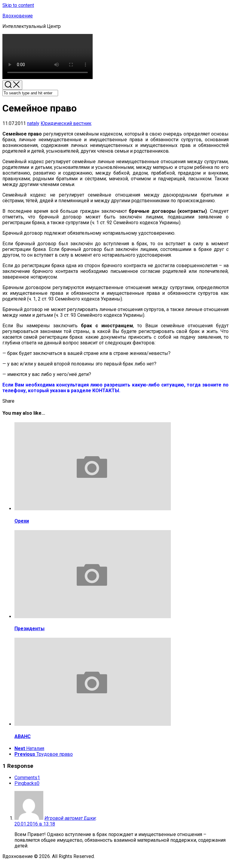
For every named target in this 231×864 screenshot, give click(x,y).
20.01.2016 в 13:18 (34, 824)
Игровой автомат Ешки (70, 818)
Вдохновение (17, 16)
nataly (33, 123)
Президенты (29, 628)
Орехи (21, 521)
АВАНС (22, 736)
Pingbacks (26, 783)
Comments (27, 777)
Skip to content (18, 5)
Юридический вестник (66, 123)
